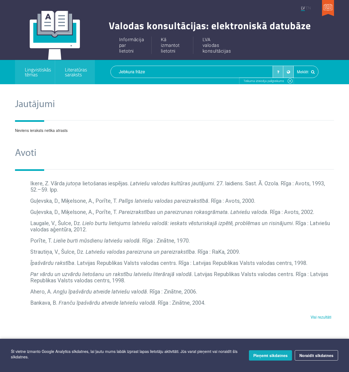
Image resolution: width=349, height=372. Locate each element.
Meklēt (303, 71)
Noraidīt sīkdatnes (316, 355)
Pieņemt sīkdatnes (270, 355)
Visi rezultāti (321, 317)
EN (308, 7)
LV (303, 7)
